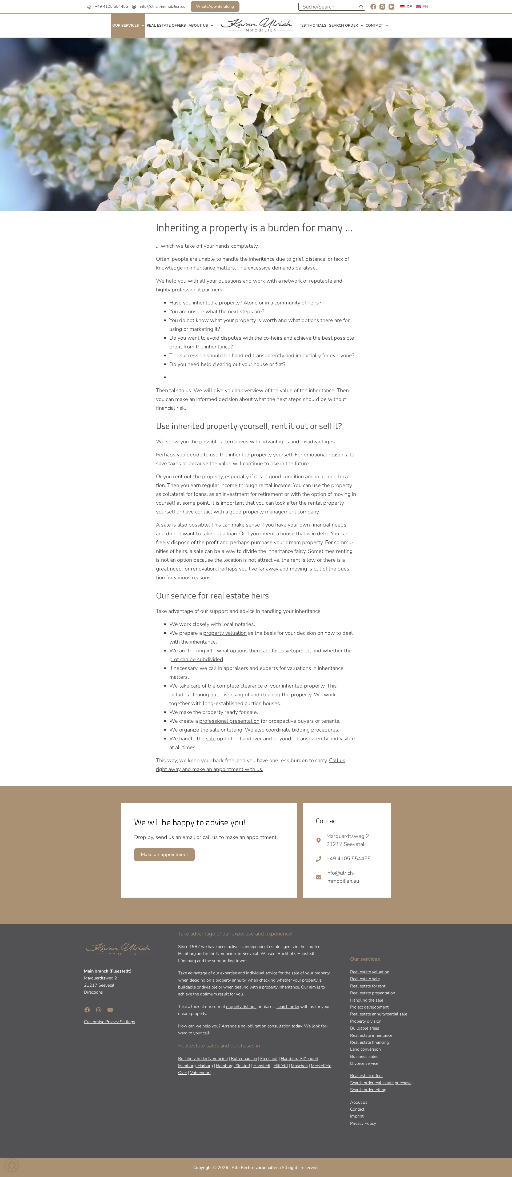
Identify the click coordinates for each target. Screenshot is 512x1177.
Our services (125, 25)
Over (182, 1073)
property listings (241, 1006)
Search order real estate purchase (380, 1083)
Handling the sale (366, 1000)
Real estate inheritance (371, 1035)
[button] (11, 1165)
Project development (369, 1007)
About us (198, 25)
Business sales (364, 1056)
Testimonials (312, 25)
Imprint (356, 1116)
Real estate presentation (372, 993)
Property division (366, 1021)
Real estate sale (365, 979)
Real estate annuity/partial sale (378, 1014)
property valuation (225, 633)
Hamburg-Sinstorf (233, 1065)
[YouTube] (391, 7)
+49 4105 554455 (111, 6)
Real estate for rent (367, 986)
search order (288, 1006)
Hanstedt (261, 1065)
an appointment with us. (234, 769)
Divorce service (364, 1063)
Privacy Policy (363, 1123)
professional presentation (229, 721)
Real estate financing (369, 1042)
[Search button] (361, 6)
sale (214, 729)
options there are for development (270, 650)
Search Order (343, 25)
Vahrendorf (200, 1073)
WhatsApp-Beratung (215, 6)
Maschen (299, 1065)
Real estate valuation (369, 972)
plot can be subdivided (196, 659)
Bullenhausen (244, 1059)
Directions (93, 992)
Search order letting (368, 1090)
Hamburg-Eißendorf (299, 1059)
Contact (374, 25)
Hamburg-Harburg (195, 1065)
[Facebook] (373, 7)
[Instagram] (382, 7)
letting (234, 729)
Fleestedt (269, 1059)
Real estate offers (166, 25)
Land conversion (365, 1049)
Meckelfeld (321, 1065)
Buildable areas (364, 1028)
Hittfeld (281, 1065)
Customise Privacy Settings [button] (109, 1022)
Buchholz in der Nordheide (203, 1059)
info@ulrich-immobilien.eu (162, 6)
